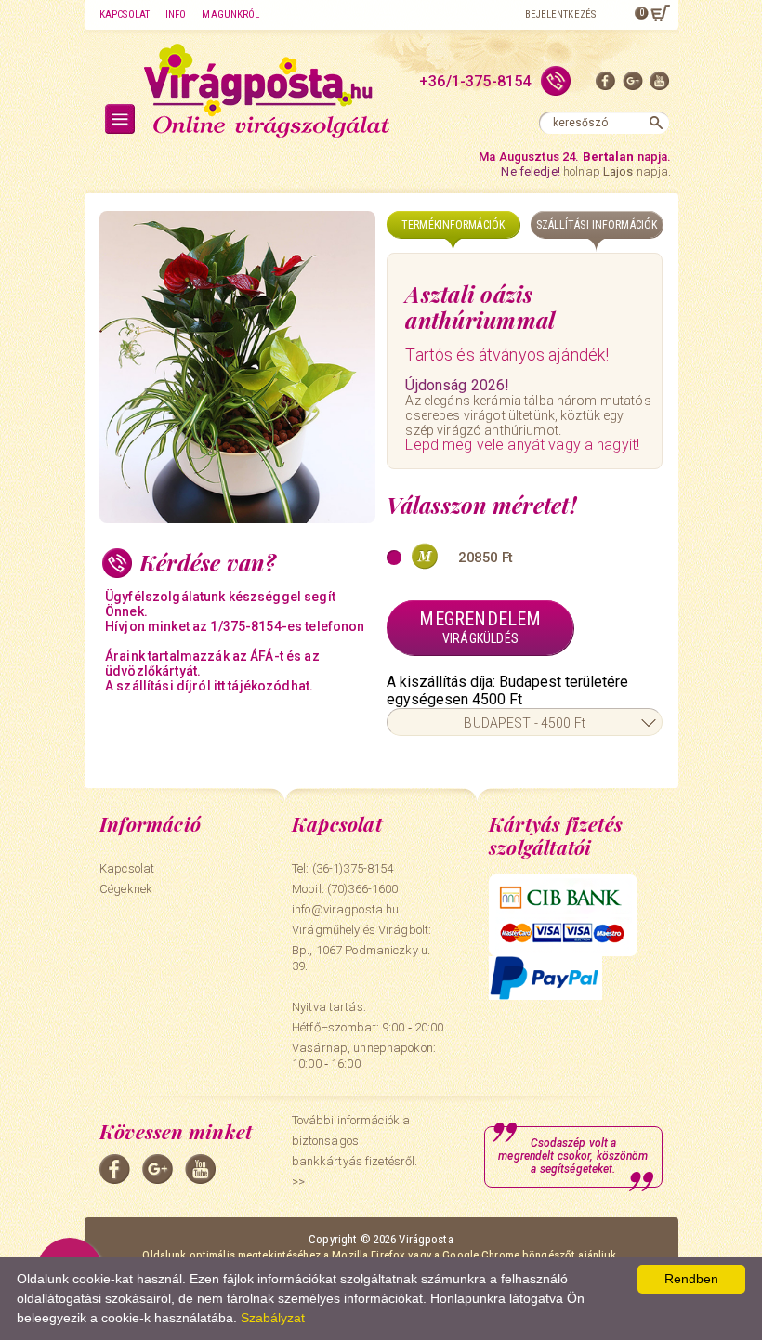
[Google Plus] (633, 85)
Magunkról (230, 14)
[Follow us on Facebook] (606, 85)
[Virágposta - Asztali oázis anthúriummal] (237, 367)
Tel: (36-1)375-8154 (342, 868)
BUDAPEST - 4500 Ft (524, 723)
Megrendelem (480, 627)
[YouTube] (660, 85)
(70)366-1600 (363, 889)
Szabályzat (273, 1317)
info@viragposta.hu (345, 909)
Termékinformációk (453, 224)
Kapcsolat (124, 14)
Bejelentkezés (560, 14)
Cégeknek (125, 889)
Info (175, 14)
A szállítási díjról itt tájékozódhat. (209, 685)
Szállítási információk (597, 224)
